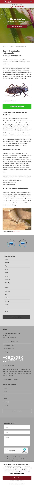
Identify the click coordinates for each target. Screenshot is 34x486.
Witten (6, 308)
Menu (31, 1)
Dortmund (7, 262)
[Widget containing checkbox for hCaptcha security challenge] (16, 450)
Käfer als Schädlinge (17, 26)
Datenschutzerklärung (19, 473)
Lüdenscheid (7, 279)
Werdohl (7, 304)
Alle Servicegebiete (16, 317)
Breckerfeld (6, 402)
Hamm (6, 272)
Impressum (16, 484)
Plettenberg (7, 298)
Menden (6, 287)
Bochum (5, 398)
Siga (8, 101)
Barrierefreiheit (22, 484)
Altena (6, 259)
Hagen (6, 266)
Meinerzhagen (8, 283)
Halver (6, 269)
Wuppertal (7, 311)
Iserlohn (6, 276)
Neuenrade (7, 291)
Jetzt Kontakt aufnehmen (17, 107)
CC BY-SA (18, 231)
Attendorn (6, 392)
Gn (14, 231)
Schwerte (7, 301)
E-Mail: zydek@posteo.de (9, 352)
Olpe (6, 294)
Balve (5, 395)
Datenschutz (11, 484)
